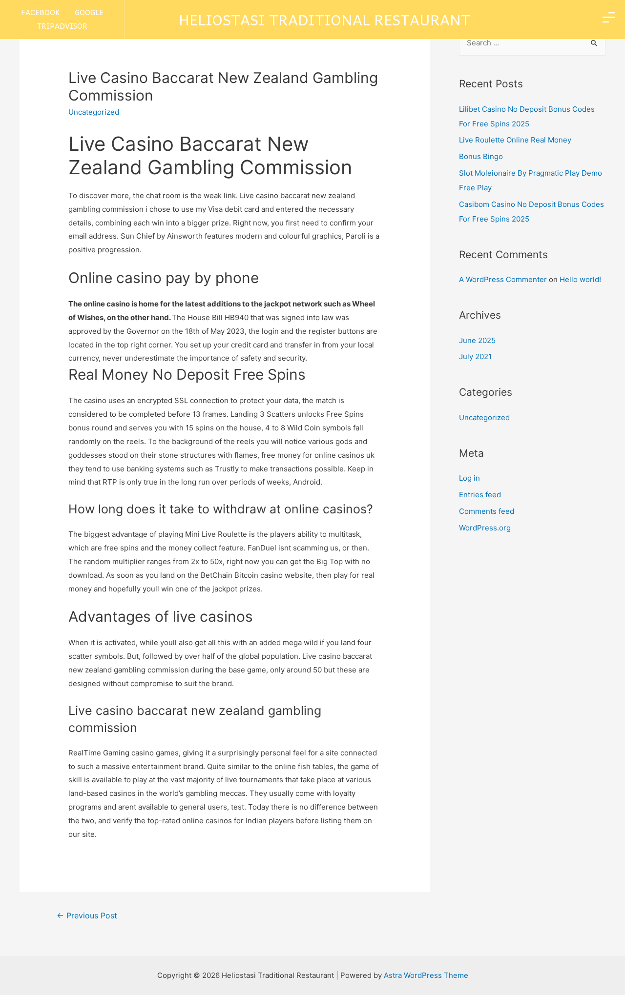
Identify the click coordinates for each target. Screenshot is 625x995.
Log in (469, 478)
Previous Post (87, 915)
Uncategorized (484, 417)
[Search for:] (532, 42)
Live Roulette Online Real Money (515, 139)
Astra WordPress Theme (426, 975)
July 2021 (475, 356)
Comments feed (486, 511)
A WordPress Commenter (503, 279)
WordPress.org (485, 527)
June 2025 (477, 340)
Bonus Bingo (481, 156)
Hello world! (580, 279)
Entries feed (480, 494)
